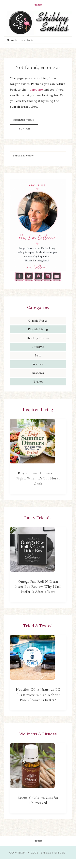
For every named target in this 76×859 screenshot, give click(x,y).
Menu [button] (38, 5)
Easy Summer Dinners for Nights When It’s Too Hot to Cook (38, 478)
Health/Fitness (38, 338)
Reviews (38, 373)
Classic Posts (38, 320)
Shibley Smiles (38, 22)
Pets (38, 355)
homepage (35, 89)
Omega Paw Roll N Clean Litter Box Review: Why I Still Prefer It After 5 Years (38, 586)
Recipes (38, 364)
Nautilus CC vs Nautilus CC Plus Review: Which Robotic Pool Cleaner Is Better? (38, 694)
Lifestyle (38, 347)
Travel (38, 381)
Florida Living (38, 329)
